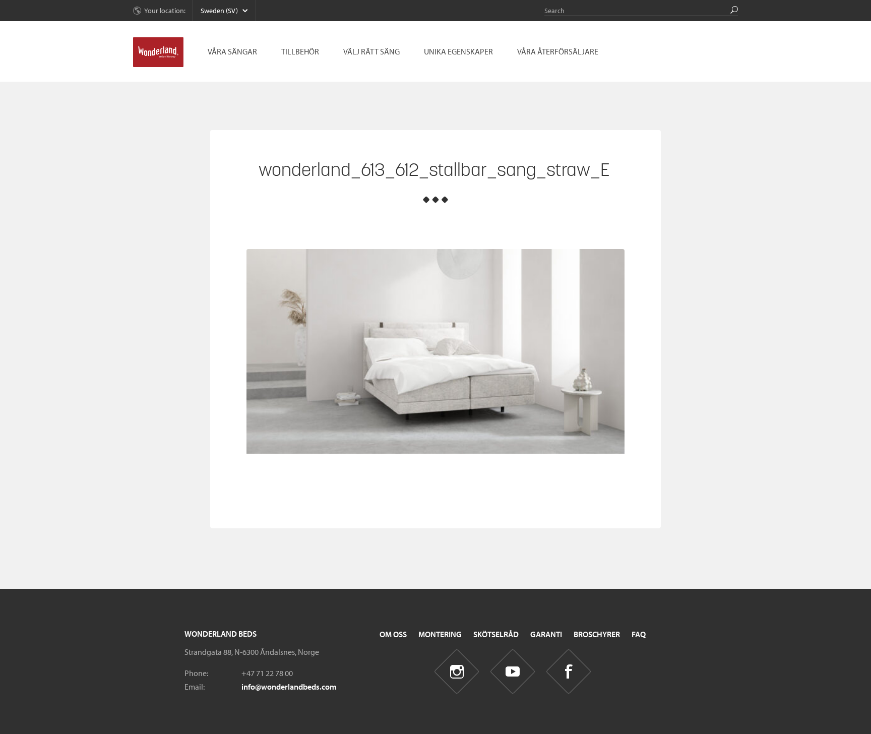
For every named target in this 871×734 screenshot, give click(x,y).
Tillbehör (300, 51)
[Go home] (158, 52)
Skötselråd (496, 634)
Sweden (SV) (219, 10)
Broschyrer (597, 634)
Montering (440, 634)
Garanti (546, 634)
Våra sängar (232, 51)
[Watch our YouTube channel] (513, 672)
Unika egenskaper (458, 51)
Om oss (393, 634)
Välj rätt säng (371, 51)
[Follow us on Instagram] (457, 672)
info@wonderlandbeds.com (289, 687)
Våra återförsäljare (557, 51)
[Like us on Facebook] (569, 672)
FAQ (639, 634)
